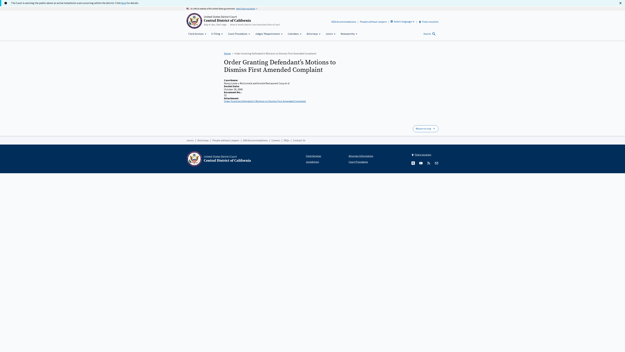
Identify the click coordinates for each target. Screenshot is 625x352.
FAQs (286, 140)
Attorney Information (361, 156)
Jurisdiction (312, 161)
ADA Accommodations (343, 21)
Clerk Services (313, 156)
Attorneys (203, 140)
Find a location (430, 21)
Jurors (190, 140)
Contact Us (299, 140)
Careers (275, 140)
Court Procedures (358, 161)
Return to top (423, 128)
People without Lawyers (373, 21)
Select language (403, 21)
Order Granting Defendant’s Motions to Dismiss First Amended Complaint (265, 101)
